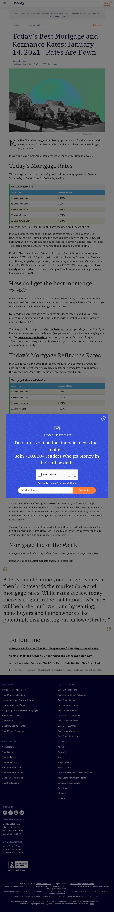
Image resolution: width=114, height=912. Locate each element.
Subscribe (84, 490)
